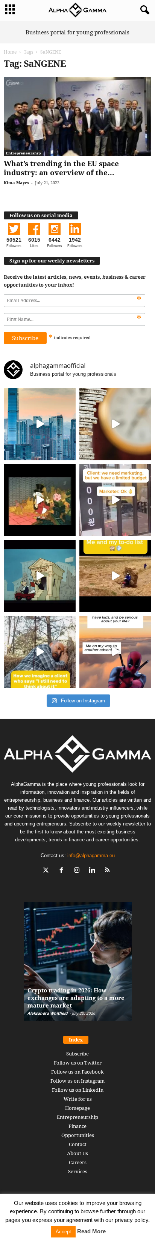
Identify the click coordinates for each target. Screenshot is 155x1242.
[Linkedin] (94, 871)
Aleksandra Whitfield (47, 1013)
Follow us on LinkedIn (77, 1089)
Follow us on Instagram (77, 1080)
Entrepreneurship (23, 153)
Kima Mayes (16, 182)
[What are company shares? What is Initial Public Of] (40, 576)
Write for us (78, 1098)
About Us (77, 1153)
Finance (77, 1126)
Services (77, 1171)
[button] (143, 10)
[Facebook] (63, 871)
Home (10, 52)
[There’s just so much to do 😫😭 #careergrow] (115, 576)
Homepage (77, 1108)
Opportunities (77, 1135)
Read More (91, 1231)
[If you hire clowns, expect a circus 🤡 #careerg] (115, 500)
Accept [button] (63, 1231)
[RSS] (108, 871)
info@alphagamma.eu (91, 855)
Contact (78, 1144)
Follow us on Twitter (78, 1062)
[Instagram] (78, 871)
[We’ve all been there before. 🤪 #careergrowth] (40, 652)
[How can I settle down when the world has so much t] (115, 652)
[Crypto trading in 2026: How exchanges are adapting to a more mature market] (78, 965)
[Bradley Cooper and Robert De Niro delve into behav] (115, 424)
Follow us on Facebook (77, 1071)
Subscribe (77, 1053)
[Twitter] (47, 871)
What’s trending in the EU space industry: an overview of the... (61, 168)
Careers (78, 1162)
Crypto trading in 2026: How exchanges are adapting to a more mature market (76, 997)
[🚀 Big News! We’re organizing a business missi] (40, 424)
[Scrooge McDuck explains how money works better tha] (40, 500)
